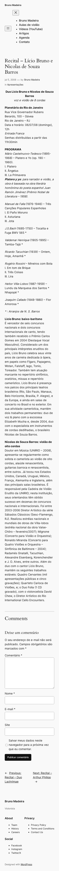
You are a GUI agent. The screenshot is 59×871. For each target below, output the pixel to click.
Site (7, 725)
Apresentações (15, 84)
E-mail (10, 709)
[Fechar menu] (15, 12)
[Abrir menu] (8, 28)
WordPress (26, 864)
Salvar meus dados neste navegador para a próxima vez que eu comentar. (29, 745)
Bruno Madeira (13, 5)
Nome (10, 693)
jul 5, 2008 (10, 79)
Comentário (13, 655)
